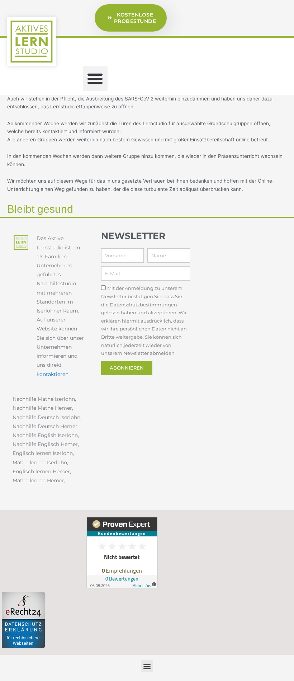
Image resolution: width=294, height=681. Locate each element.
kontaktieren (52, 374)
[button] (95, 78)
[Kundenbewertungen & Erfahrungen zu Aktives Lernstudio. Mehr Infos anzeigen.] (122, 552)
